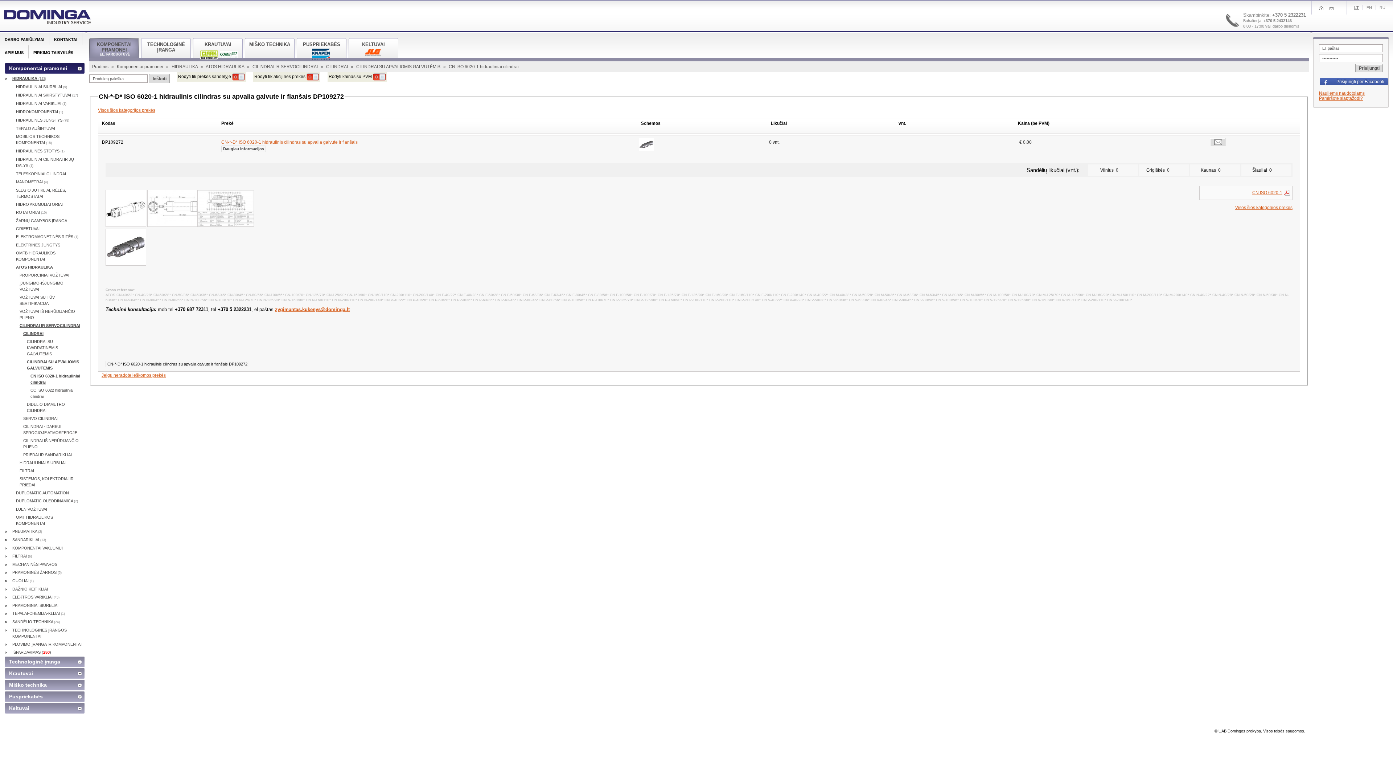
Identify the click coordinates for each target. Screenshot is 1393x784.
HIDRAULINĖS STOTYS (40, 151)
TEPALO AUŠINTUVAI (35, 128)
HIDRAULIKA (185, 66)
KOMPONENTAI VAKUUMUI (37, 548)
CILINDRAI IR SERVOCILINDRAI (285, 66)
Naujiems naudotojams (1342, 93)
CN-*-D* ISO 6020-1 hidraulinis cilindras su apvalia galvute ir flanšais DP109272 (177, 364)
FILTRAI (27, 471)
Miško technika (28, 685)
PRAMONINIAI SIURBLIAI (35, 605)
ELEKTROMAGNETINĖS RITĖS (47, 236)
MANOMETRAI (32, 182)
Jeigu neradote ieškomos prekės (134, 375)
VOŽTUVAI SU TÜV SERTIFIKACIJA (37, 300)
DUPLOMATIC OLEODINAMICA (47, 501)
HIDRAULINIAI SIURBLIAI (41, 87)
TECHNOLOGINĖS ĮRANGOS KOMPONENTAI (39, 633)
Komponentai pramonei (140, 66)
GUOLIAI (23, 581)
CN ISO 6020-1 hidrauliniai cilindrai (55, 379)
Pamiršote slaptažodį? (1341, 98)
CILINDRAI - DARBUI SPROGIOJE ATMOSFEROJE (50, 429)
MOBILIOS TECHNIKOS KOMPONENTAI (37, 139)
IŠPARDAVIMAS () (31, 652)
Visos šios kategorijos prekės (126, 110)
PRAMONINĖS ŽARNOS (37, 572)
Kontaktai (65, 39)
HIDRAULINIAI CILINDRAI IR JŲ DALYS (45, 162)
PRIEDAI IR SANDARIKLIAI (47, 455)
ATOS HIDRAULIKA (225, 66)
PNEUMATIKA (27, 531)
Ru (1382, 7)
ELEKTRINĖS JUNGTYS (38, 245)
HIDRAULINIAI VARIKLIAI (41, 103)
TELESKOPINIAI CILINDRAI (41, 174)
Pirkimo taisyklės (53, 52)
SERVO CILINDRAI (40, 418)
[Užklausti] (1217, 142)
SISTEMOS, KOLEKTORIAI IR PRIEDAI (47, 482)
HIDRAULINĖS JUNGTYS (42, 120)
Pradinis (101, 66)
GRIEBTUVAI (28, 228)
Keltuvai (19, 708)
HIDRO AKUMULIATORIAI (39, 204)
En (1369, 7)
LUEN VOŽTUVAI (31, 509)
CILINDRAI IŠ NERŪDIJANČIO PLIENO (51, 443)
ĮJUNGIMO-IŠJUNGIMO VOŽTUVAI (41, 286)
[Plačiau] (646, 144)
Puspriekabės (26, 696)
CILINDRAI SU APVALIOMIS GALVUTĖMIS (398, 66)
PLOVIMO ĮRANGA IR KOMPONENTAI (47, 644)
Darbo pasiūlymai (24, 39)
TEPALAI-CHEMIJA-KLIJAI (38, 613)
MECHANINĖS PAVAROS (34, 564)
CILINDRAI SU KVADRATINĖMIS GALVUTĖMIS (42, 347)
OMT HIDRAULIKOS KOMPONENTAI (34, 520)
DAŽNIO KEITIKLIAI (30, 589)
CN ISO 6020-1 (1267, 192)
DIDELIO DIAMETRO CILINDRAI (46, 407)
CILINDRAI (337, 66)
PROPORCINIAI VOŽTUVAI (44, 275)
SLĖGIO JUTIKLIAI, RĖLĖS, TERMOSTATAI (41, 193)
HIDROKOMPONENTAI (39, 112)
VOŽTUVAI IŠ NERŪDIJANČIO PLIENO (47, 314)
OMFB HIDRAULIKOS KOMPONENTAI (36, 256)
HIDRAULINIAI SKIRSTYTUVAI (47, 95)
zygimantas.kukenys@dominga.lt (312, 309)
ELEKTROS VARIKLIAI (35, 597)
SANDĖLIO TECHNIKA (36, 622)
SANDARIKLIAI (29, 540)
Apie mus (14, 52)
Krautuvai (21, 673)
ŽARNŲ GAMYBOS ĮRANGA (41, 221)
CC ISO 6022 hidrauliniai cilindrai (51, 393)
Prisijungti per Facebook (1360, 81)
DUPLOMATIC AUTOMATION (42, 493)
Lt (1356, 7)
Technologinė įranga (34, 662)
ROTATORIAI (31, 212)
